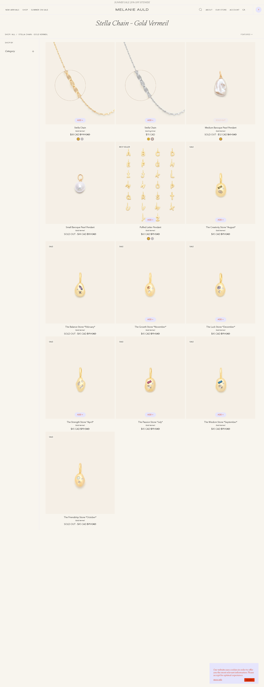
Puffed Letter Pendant (150, 229)
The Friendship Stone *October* (80, 519)
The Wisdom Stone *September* (220, 423)
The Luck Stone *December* (220, 328)
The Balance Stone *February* (80, 328)
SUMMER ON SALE (39, 10)
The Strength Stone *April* (80, 423)
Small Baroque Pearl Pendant (80, 229)
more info (217, 679)
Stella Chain (80, 129)
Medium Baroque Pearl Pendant (220, 129)
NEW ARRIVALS (12, 10)
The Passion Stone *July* (150, 423)
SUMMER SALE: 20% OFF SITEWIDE (132, 2)
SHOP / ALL (10, 34)
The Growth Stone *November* (150, 328)
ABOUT (209, 10)
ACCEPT (249, 680)
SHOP (25, 10)
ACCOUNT (234, 10)
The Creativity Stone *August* (221, 229)
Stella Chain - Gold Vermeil (33, 34)
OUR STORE (221, 10)
